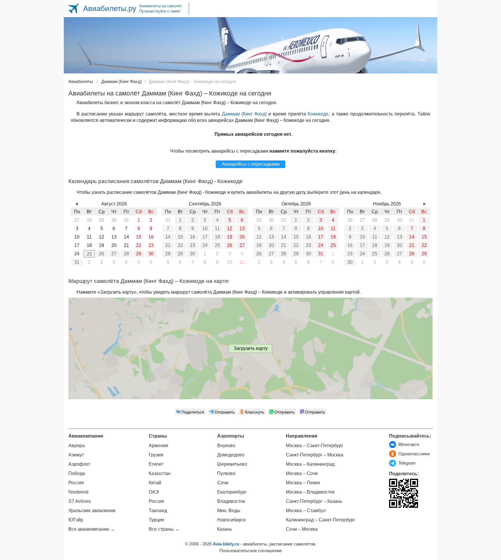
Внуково (226, 445)
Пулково (226, 473)
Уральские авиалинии (91, 510)
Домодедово (230, 454)
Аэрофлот (79, 464)
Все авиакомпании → (91, 529)
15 (180, 236)
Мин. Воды (228, 510)
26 (101, 253)
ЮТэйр (75, 519)
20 (242, 236)
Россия (76, 482)
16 (192, 236)
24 (205, 245)
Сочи (222, 482)
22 (180, 245)
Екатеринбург (232, 491)
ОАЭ (154, 491)
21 (167, 245)
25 (89, 254)
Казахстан (159, 473)
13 (242, 228)
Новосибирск (231, 519)
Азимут (76, 454)
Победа (76, 473)
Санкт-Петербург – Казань (314, 501)
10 (205, 228)
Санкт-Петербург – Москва (314, 454)
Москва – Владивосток (310, 491)
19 (229, 236)
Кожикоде (318, 113)
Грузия (156, 454)
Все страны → (164, 529)
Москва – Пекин (303, 482)
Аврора (76, 445)
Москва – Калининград (310, 464)
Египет (156, 464)
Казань (224, 529)
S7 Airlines (79, 501)
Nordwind (78, 491)
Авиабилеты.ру (109, 8)
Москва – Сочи (302, 473)
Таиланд (158, 510)
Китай (155, 482)
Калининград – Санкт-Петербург (320, 519)
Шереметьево (232, 464)
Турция (156, 519)
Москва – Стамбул (306, 510)
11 (217, 228)
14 (167, 236)
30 (151, 253)
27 (114, 253)
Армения (158, 445)
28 (126, 253)
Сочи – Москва (302, 529)
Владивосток (231, 501)
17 (205, 236)
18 (217, 236)
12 (229, 228)
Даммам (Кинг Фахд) (244, 113)
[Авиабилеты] (73, 8)
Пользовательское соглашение (250, 550)
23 (192, 245)
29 (138, 253)
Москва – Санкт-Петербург (314, 445)
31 (76, 262)
